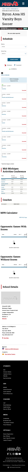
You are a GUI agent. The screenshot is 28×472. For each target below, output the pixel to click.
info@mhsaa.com (21, 461)
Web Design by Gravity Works (15, 467)
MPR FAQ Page (23, 217)
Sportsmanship (7, 378)
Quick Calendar (7, 391)
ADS (4, 383)
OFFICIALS (6, 430)
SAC (4, 370)
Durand (3, 122)
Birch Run (4, 114)
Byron (2, 191)
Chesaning (4, 156)
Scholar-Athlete (7, 372)
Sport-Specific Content (9, 438)
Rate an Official (7, 409)
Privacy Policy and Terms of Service (18, 465)
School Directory (7, 389)
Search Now (14, 59)
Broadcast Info (7, 420)
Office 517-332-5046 (7, 461)
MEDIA (5, 415)
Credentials (6, 418)
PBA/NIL (5, 376)
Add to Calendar (5, 75)
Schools (8, 8)
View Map (6, 338)
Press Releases (7, 424)
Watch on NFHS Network (11, 349)
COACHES (6, 399)
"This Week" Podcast (8, 422)
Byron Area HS (14, 8)
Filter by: (3, 44)
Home (3, 8)
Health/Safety (6, 407)
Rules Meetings (7, 405)
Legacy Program (7, 440)
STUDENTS (6, 366)
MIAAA (5, 387)
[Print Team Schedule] (2, 73)
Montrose (4, 105)
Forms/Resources (8, 393)
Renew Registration (8, 434)
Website (4, 318)
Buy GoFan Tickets (10, 354)
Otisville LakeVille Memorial (7, 97)
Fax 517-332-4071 (14, 461)
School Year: (3, 51)
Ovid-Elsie (4, 88)
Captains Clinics (7, 374)
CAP (4, 403)
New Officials (6, 436)
